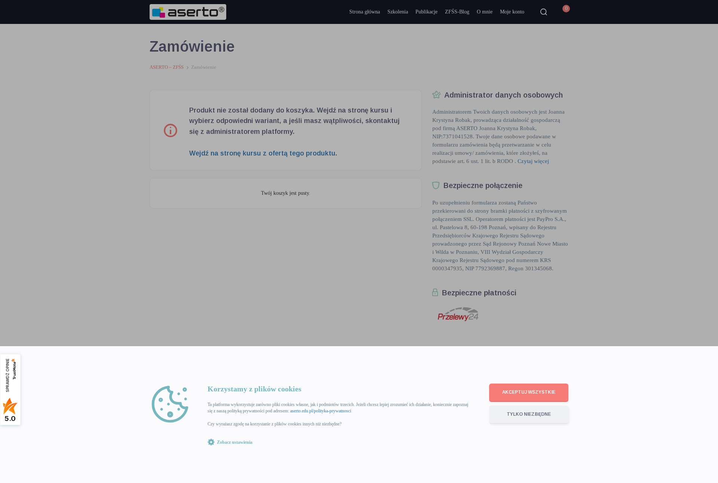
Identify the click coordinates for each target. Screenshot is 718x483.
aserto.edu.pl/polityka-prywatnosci (320, 410)
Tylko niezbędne (529, 414)
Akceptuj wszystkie (528, 392)
